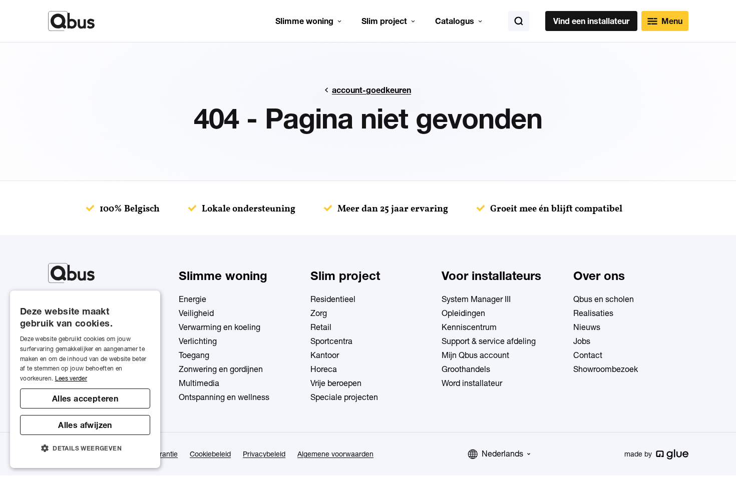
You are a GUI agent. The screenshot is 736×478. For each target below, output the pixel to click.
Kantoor (324, 355)
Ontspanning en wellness (224, 397)
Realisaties (593, 313)
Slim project (384, 21)
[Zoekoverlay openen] (518, 21)
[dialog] (85, 379)
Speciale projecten (344, 397)
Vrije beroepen (335, 383)
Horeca (323, 369)
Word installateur (472, 383)
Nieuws (586, 327)
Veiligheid (196, 313)
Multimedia (199, 383)
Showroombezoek (605, 369)
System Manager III (476, 299)
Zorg (318, 313)
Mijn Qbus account (475, 355)
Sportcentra (331, 341)
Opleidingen (463, 313)
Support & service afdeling (489, 341)
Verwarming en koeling (219, 327)
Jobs (581, 341)
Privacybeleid (264, 454)
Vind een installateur (591, 21)
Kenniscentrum (469, 327)
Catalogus (454, 21)
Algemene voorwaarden (335, 454)
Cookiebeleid (210, 454)
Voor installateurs (491, 275)
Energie (192, 299)
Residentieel (332, 299)
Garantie (164, 454)
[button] (85, 449)
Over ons (599, 275)
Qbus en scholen (603, 299)
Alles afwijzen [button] (85, 425)
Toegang (194, 355)
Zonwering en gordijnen (221, 369)
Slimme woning (304, 21)
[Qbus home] (71, 21)
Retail (320, 327)
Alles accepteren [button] (85, 399)
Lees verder (71, 378)
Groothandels (466, 369)
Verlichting (198, 341)
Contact (587, 355)
